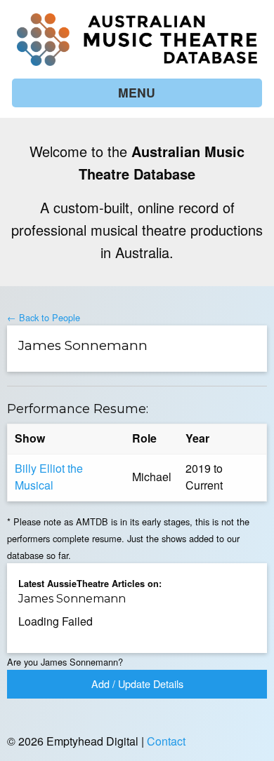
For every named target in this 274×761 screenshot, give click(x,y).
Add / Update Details (137, 683)
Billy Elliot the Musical (49, 476)
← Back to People (43, 317)
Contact (166, 741)
